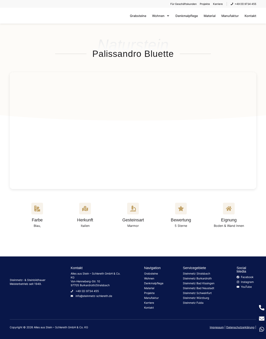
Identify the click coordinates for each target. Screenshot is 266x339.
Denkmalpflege (186, 15)
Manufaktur (230, 15)
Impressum (217, 327)
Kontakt (250, 15)
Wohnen (158, 15)
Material (210, 15)
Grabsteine (138, 15)
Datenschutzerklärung (240, 327)
